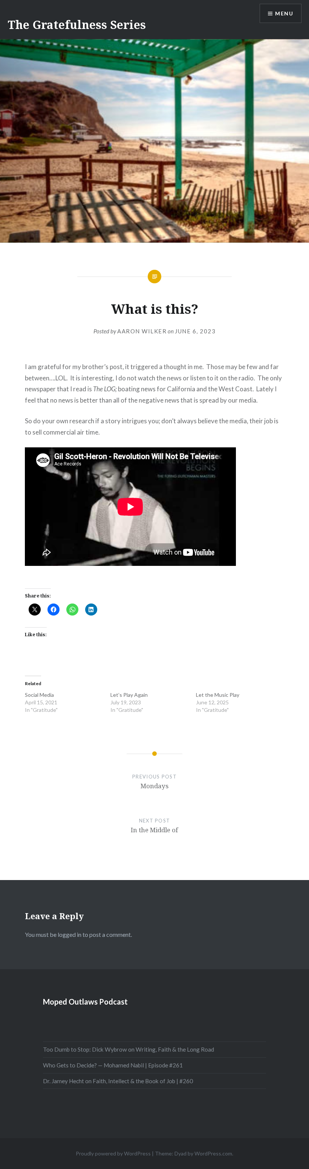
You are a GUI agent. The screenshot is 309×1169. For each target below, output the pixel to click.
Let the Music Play (217, 695)
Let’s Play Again (129, 695)
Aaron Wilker (142, 331)
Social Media (39, 695)
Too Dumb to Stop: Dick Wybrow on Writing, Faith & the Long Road (128, 1049)
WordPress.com (213, 1153)
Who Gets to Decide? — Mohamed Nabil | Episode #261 (113, 1065)
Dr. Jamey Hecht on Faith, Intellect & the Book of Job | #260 (118, 1081)
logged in (69, 934)
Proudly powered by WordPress (113, 1153)
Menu (284, 13)
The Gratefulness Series (77, 24)
